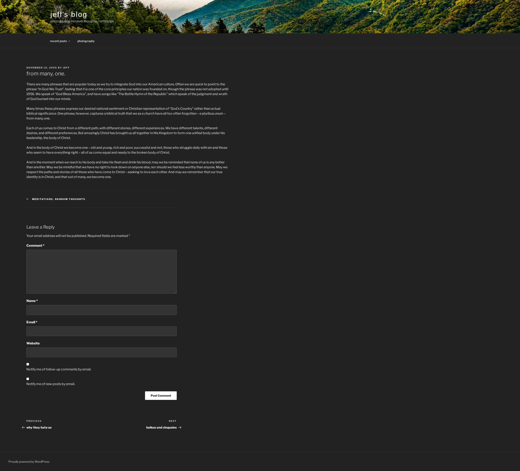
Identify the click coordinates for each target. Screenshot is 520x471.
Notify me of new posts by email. (50, 384)
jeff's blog (68, 14)
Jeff (66, 67)
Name (32, 301)
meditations (42, 199)
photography (86, 41)
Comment (35, 245)
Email (31, 322)
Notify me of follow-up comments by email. (58, 369)
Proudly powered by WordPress (29, 461)
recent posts (58, 41)
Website (33, 343)
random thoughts (70, 199)
